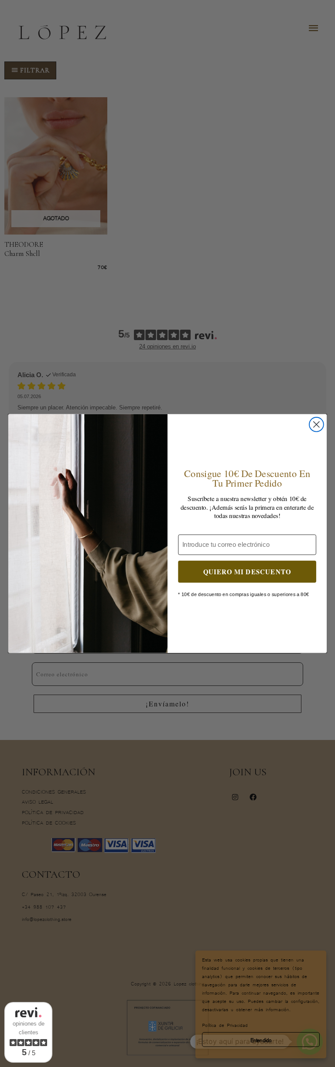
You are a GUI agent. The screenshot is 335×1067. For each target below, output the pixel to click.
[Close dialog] (316, 424)
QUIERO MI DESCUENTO (247, 571)
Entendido (261, 1039)
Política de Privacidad (225, 1025)
